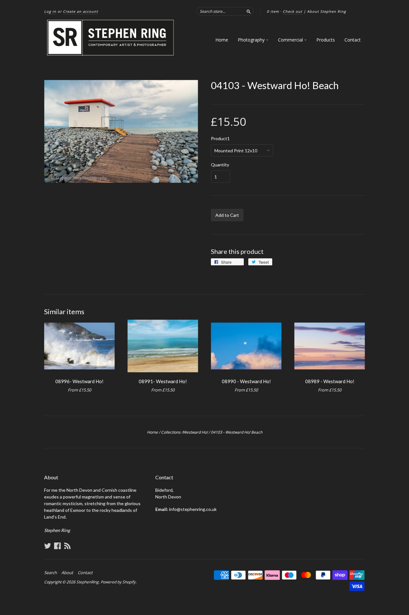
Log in (50, 11)
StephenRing (87, 582)
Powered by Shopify (118, 582)
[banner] (111, 38)
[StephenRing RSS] (67, 546)
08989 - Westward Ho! (329, 381)
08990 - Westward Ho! (246, 381)
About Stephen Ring (326, 11)
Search (50, 572)
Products (325, 40)
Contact (352, 40)
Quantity (220, 165)
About (67, 572)
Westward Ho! (195, 432)
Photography (252, 40)
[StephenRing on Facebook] (57, 546)
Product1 (220, 138)
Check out (292, 11)
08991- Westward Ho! (163, 381)
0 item (273, 11)
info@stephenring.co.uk (193, 509)
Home (221, 40)
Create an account (80, 11)
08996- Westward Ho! (79, 381)
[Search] (249, 11)
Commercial (291, 40)
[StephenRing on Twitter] (47, 546)
